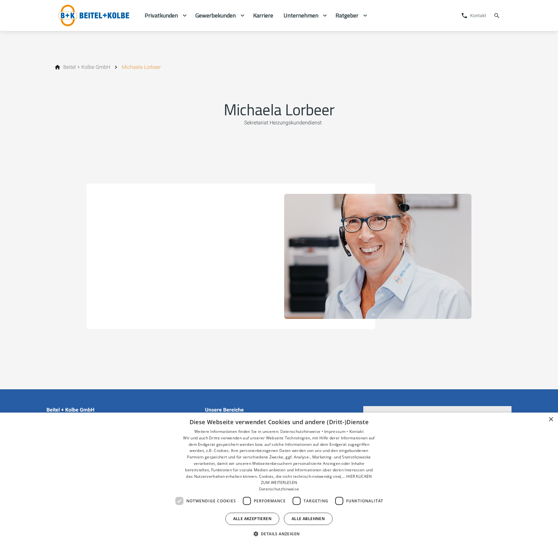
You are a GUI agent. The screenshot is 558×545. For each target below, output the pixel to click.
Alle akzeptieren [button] (252, 518)
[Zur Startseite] (95, 15)
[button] (279, 533)
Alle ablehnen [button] (308, 518)
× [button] (550, 419)
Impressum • (336, 431)
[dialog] (279, 479)
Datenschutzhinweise (279, 489)
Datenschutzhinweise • (302, 431)
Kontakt (356, 431)
